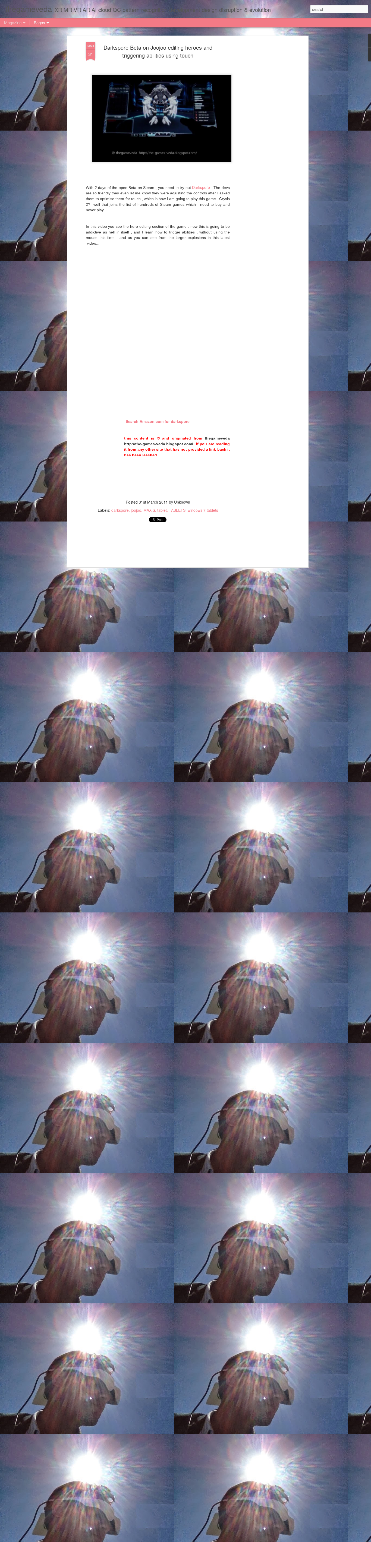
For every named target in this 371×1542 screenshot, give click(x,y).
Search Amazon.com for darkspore (158, 421)
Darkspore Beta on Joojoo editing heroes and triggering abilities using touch (157, 51)
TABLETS (177, 510)
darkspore (120, 510)
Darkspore (201, 187)
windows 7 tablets (203, 510)
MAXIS (149, 510)
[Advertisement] (259, 127)
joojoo (136, 510)
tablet (162, 510)
